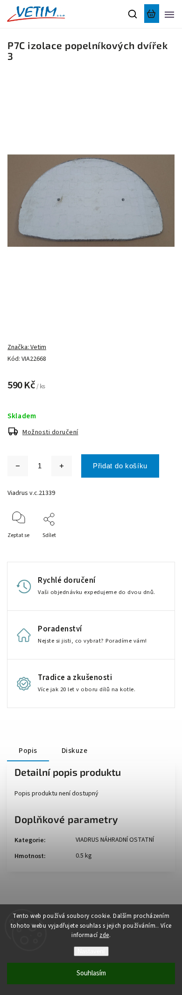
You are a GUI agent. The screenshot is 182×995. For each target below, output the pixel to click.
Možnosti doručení (50, 432)
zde (104, 935)
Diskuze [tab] (75, 750)
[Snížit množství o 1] (17, 466)
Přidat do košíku (120, 466)
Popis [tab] (28, 750)
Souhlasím (91, 973)
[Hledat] (133, 14)
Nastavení (91, 951)
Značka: (26, 347)
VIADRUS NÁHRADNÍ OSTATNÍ (115, 840)
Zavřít (153, 548)
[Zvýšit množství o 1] (61, 466)
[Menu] (169, 14)
